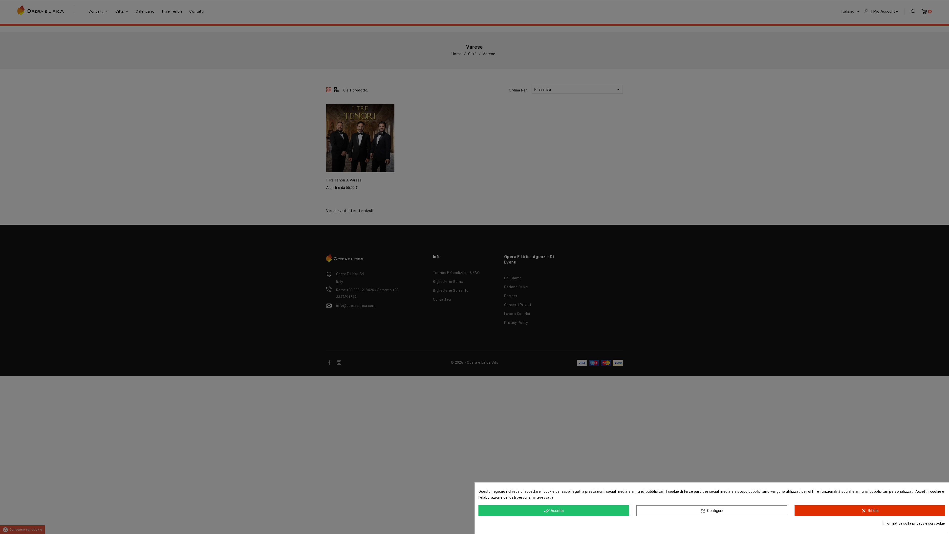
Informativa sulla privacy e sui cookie (914, 523)
